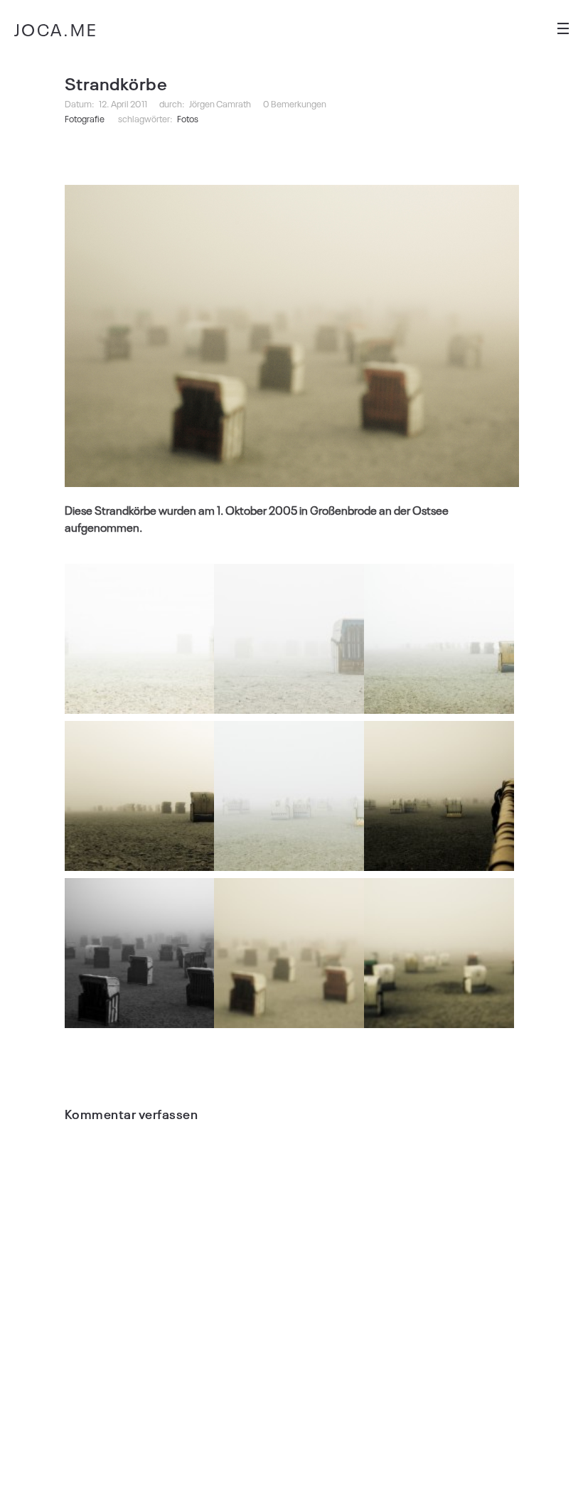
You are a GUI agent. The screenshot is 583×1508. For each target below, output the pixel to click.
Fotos (187, 118)
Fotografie (85, 118)
